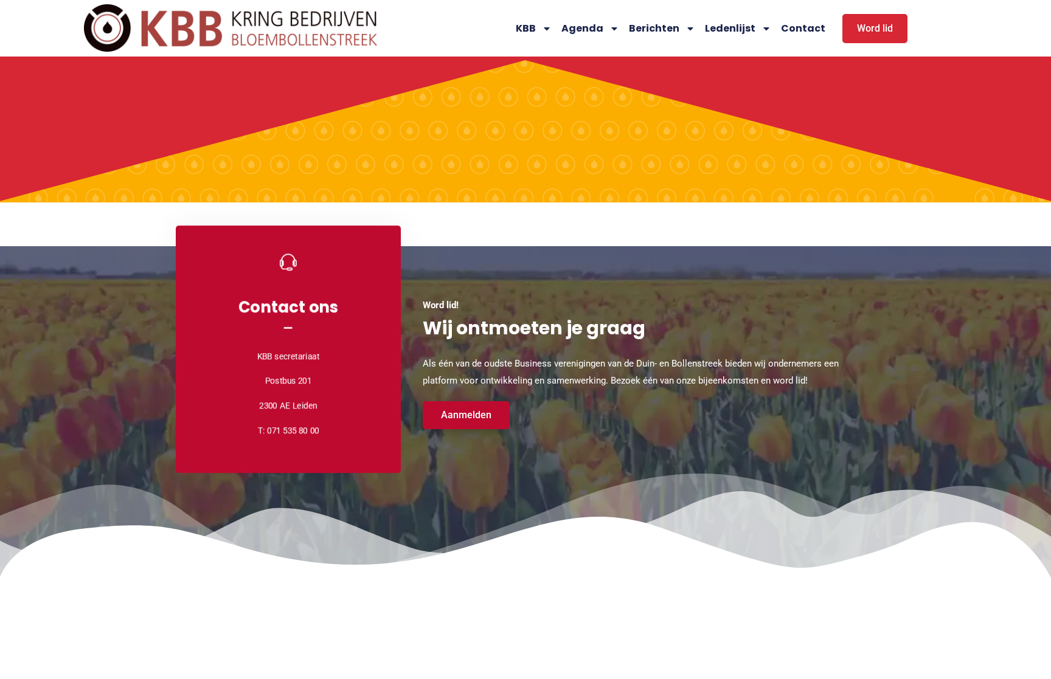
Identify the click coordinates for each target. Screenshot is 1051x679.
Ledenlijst (730, 28)
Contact (803, 28)
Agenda (582, 28)
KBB (526, 28)
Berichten (654, 28)
